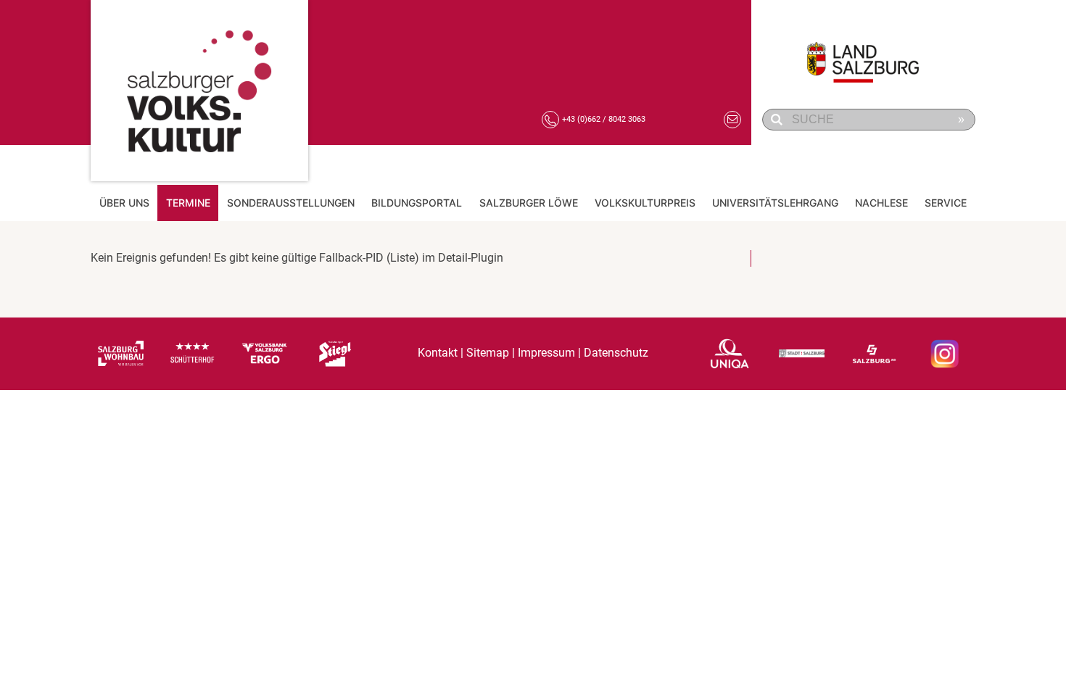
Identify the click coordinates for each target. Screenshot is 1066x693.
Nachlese (881, 202)
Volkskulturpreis (645, 202)
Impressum (546, 353)
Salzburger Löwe (528, 202)
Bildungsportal (416, 202)
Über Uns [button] (124, 202)
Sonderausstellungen (291, 202)
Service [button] (946, 202)
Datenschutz (616, 353)
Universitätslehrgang (775, 202)
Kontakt (438, 353)
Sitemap (487, 353)
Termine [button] (188, 202)
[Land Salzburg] (871, 54)
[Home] (199, 90)
